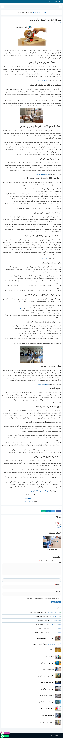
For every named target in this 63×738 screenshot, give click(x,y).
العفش (22, 308)
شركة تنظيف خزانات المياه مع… (46, 702)
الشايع (59, 527)
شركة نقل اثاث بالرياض (43, 80)
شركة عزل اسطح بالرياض (47, 689)
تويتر (52, 511)
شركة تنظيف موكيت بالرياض (41, 174)
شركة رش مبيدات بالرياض (47, 656)
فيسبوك (57, 511)
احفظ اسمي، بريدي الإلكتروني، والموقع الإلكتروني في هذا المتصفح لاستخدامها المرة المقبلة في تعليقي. (43, 598)
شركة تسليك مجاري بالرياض (47, 715)
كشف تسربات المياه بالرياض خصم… (45, 638)
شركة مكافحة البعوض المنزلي (41, 632)
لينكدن (48, 511)
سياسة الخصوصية (56, 1)
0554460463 (29, 498)
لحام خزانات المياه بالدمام (47, 682)
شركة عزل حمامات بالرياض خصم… (45, 649)
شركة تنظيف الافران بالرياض (42, 624)
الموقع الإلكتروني (58, 591)
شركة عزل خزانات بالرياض (47, 663)
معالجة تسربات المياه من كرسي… (45, 675)
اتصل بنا (48, 1)
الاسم (60, 577)
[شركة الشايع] (59, 3)
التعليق (59, 562)
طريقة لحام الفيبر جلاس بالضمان (43, 616)
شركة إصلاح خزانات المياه (44, 620)
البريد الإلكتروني (58, 584)
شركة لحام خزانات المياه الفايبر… (45, 695)
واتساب (43, 511)
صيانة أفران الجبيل (44, 258)
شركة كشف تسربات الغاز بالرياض (40, 491)
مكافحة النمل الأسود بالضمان (43, 628)
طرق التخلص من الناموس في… (39, 644)
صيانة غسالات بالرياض (43, 384)
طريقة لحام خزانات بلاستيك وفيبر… (37, 612)
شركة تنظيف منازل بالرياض (47, 708)
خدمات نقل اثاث (57, 22)
